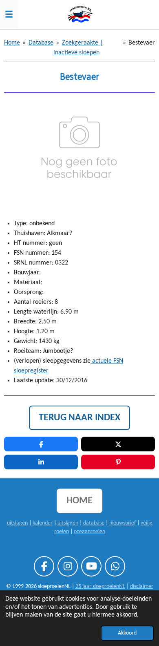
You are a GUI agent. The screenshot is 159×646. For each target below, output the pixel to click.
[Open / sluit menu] (9, 14)
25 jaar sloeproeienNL (100, 586)
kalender (43, 523)
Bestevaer (141, 43)
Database (41, 43)
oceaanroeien (89, 532)
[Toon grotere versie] (79, 151)
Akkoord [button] (127, 633)
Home (12, 43)
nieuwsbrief (122, 523)
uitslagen (17, 523)
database (93, 523)
